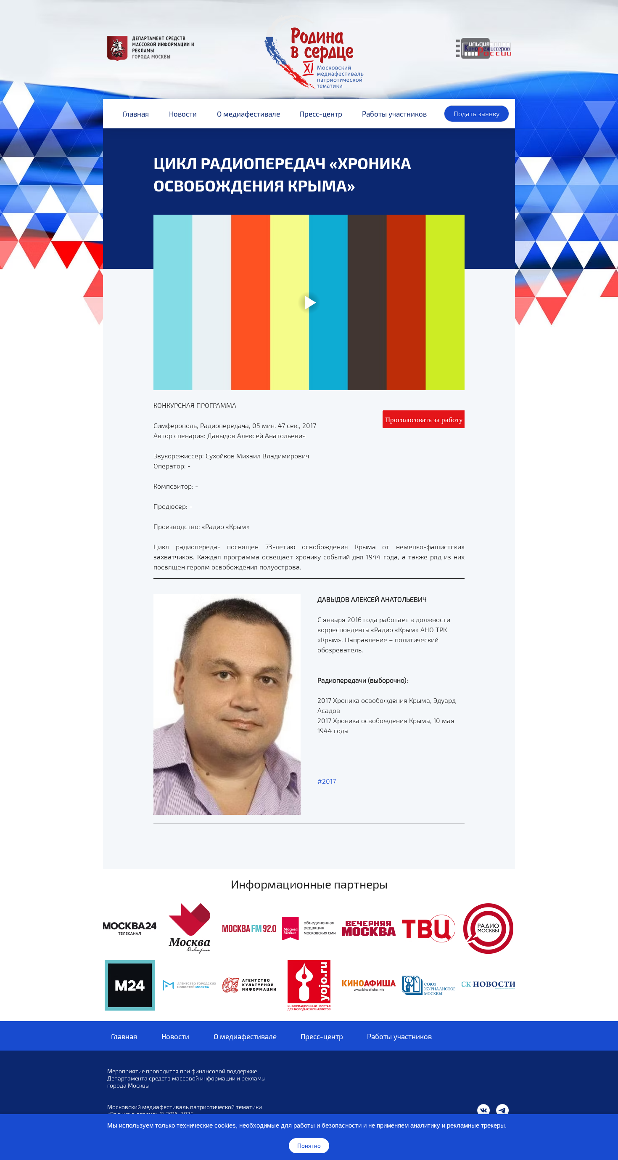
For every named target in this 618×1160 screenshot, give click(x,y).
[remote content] (424, 419)
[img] (129, 928)
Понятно (309, 1145)
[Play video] (309, 302)
